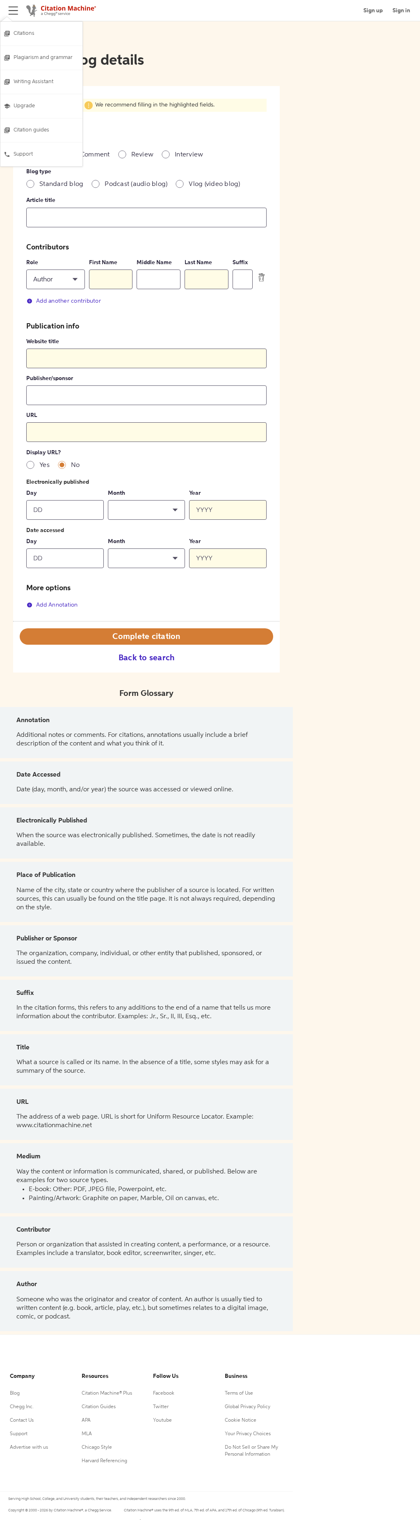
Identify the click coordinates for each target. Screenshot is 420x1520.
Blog (15, 1393)
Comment (95, 155)
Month (116, 493)
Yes (44, 465)
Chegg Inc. (22, 1406)
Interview (189, 155)
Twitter (161, 1406)
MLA (87, 1434)
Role (32, 262)
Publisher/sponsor (49, 378)
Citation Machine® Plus (107, 1393)
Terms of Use (239, 1393)
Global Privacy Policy (247, 1406)
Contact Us (22, 1420)
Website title (42, 341)
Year (195, 493)
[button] (55, 279)
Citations (24, 33)
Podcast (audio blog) (136, 184)
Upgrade (24, 106)
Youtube (162, 1420)
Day (31, 493)
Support (23, 154)
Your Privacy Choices (248, 1434)
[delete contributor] (262, 277)
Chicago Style (97, 1447)
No (75, 465)
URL (31, 415)
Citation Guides (99, 1406)
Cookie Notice (240, 1420)
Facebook (163, 1393)
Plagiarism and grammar (43, 57)
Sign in (401, 11)
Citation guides (31, 130)
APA (86, 1420)
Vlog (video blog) (214, 184)
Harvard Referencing (104, 1461)
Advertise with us (29, 1447)
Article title (40, 200)
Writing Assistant (33, 81)
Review (142, 155)
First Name (103, 262)
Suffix (240, 262)
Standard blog (61, 184)
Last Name (198, 262)
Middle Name (154, 262)
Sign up (373, 11)
